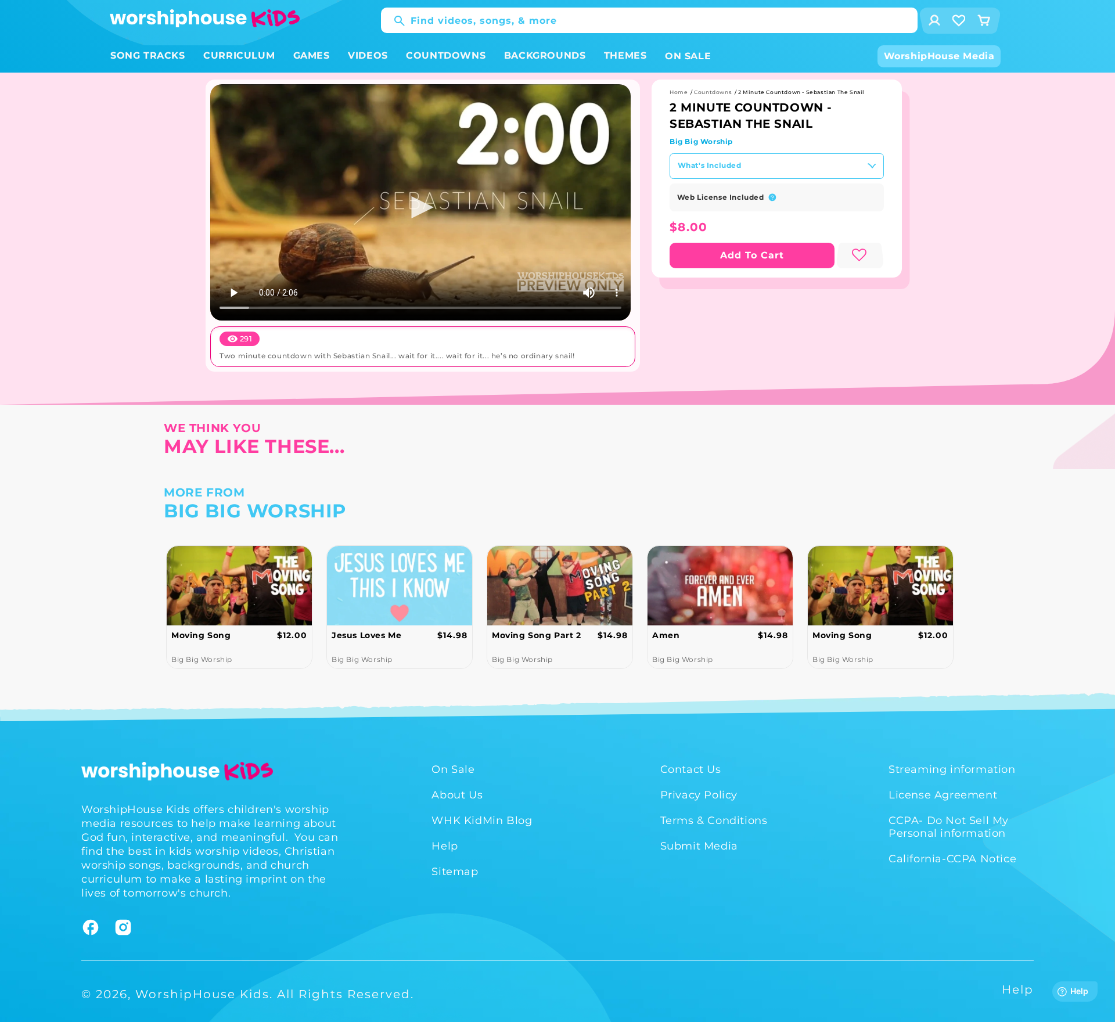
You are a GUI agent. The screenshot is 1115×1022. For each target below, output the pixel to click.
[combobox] (649, 20)
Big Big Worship (701, 141)
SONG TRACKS (147, 55)
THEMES (625, 55)
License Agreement (943, 795)
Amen (519, 635)
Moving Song (696, 635)
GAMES (311, 55)
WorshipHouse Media (939, 56)
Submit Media (699, 846)
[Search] (394, 21)
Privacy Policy (699, 795)
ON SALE (688, 56)
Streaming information (952, 769)
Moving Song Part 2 (390, 635)
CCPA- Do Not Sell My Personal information (949, 827)
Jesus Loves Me (220, 635)
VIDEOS (368, 55)
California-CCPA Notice (952, 858)
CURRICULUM (239, 55)
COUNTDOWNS (445, 55)
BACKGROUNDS (545, 55)
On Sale (452, 769)
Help (444, 846)
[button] (147, 56)
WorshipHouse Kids (202, 994)
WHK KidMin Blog (481, 820)
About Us (457, 795)
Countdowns (713, 92)
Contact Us (690, 769)
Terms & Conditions (714, 820)
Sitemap (454, 871)
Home (679, 92)
